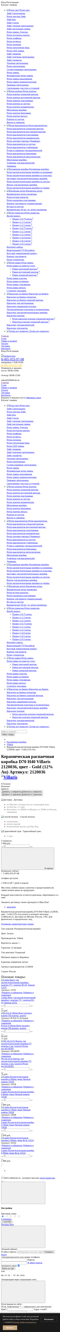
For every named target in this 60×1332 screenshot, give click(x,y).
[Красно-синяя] (11, 1216)
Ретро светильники (16, 66)
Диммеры (11, 166)
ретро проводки (47, 1178)
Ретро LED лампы (16, 51)
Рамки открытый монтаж (25, 275)
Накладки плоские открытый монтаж (31, 322)
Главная (5, 336)
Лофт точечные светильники (21, 57)
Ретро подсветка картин (18, 35)
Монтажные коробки (17, 110)
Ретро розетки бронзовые (19, 113)
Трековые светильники (18, 85)
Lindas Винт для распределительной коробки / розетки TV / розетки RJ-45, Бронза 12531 (18, 1000)
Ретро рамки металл (16, 287)
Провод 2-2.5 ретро (22, 225)
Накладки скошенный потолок (22, 306)
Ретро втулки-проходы (18, 197)
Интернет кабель (15, 247)
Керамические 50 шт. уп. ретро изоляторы (27, 209)
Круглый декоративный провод (22, 253)
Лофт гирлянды (14, 60)
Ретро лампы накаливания (19, 79)
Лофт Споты (13, 22)
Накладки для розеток (17, 328)
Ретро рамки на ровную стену (21, 266)
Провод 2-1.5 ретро (22, 222)
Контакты (5, 348)
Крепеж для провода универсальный (24, 203)
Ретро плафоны (14, 38)
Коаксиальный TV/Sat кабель (21, 250)
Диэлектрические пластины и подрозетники (28, 309)
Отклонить (49, 1319)
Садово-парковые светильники (22, 69)
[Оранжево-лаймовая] (19, 1216)
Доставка (5, 346)
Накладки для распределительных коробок (27, 312)
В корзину (49, 868)
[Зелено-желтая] (15, 1216)
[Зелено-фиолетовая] (7, 1216)
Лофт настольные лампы (19, 29)
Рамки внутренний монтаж (26, 272)
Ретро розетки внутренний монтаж (24, 97)
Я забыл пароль (34, 1262)
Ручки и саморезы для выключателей (25, 150)
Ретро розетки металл (17, 116)
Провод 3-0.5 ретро (22, 241)
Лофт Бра (11, 19)
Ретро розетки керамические (20, 107)
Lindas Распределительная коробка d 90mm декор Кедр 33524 (17, 1151)
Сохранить (6, 1219)
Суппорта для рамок (17, 291)
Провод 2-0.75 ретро (22, 219)
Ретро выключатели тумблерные (22, 147)
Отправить (49, 1252)
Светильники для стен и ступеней (23, 88)
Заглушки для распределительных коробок (27, 178)
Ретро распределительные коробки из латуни (28, 181)
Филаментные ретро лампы (20, 75)
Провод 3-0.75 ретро (22, 228)
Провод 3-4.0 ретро (22, 237)
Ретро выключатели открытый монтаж (25, 128)
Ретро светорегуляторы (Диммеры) (23, 141)
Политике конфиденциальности (24, 1322)
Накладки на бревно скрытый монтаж (25, 300)
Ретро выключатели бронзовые (22, 153)
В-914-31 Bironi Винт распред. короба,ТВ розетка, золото (15, 1026)
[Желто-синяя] (3, 1216)
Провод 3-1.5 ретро (22, 231)
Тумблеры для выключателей (21, 163)
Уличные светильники (18, 63)
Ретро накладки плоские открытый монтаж (33, 319)
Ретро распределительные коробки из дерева (28, 188)
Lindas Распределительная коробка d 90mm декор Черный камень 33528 (17, 1094)
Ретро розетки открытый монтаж (23, 94)
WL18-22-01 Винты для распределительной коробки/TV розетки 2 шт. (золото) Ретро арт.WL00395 (16, 1062)
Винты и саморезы (16, 122)
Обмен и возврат (9, 341)
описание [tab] (11, 907)
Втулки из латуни (15, 206)
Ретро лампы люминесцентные (22, 82)
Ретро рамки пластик (17, 278)
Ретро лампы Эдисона (17, 32)
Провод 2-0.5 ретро (22, 244)
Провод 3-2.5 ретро (22, 234)
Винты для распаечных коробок (22, 185)
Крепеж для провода (17, 256)
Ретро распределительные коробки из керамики (30, 172)
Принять (10, 1328)
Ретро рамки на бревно (18, 281)
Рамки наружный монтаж (25, 269)
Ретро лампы (13, 72)
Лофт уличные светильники (20, 26)
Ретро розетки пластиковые (20, 100)
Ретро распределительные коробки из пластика (29, 175)
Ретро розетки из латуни (19, 103)
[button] (5, 1224)
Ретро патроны (14, 44)
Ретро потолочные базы (18, 47)
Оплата (4, 343)
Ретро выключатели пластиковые (23, 135)
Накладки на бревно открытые (22, 297)
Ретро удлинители (16, 259)
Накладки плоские (16, 315)
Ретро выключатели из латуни (21, 144)
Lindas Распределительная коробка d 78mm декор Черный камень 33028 (17, 1125)
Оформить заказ (33, 397)
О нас (4, 338)
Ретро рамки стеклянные (19, 284)
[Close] (23, 1193)
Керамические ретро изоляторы (22, 194)
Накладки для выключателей (21, 325)
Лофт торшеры (14, 54)
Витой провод (14, 216)
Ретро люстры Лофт (16, 16)
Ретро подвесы (14, 41)
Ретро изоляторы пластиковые (21, 200)
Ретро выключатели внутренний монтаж (26, 132)
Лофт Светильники (16, 13)
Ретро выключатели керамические (23, 138)
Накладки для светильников (20, 303)
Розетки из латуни (16, 119)
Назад (4, 1254)
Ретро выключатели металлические (24, 157)
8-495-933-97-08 (12, 359)
